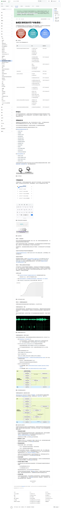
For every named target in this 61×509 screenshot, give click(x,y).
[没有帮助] (49, 19)
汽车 (33, 6)
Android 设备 (27, 6)
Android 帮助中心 (48, 493)
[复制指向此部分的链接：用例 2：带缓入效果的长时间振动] (31, 265)
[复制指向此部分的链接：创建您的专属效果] (24, 256)
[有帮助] (48, 19)
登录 (59, 1)
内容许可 (23, 486)
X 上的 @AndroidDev (33, 495)
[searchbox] (6, 9)
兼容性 (22, 6)
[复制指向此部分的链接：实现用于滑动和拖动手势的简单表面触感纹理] (34, 250)
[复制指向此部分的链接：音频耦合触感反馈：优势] (26, 307)
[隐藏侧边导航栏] (11, 507)
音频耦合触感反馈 (25, 396)
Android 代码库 (16, 493)
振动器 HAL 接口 (44, 261)
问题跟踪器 (47, 501)
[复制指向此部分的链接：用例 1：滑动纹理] (24, 238)
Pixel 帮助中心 (47, 495)
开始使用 (7, 6)
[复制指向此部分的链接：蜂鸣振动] (21, 112)
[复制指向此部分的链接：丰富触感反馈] (24, 180)
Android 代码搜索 (16, 1)
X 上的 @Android (32, 493)
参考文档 (37, 6)
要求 (14, 495)
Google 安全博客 (32, 498)
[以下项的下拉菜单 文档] (11, 1)
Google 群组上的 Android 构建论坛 (35, 501)
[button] (5, 15)
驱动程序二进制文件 (17, 501)
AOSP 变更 (32, 14)
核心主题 (16, 6)
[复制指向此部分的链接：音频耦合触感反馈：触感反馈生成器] (31, 393)
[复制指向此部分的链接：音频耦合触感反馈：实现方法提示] (30, 335)
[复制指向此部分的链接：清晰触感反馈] (24, 120)
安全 (12, 6)
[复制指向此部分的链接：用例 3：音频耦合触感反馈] (28, 302)
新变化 (2, 6)
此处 (32, 436)
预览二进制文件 (16, 498)
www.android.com (48, 496)
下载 (14, 496)
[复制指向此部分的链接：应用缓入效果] (22, 273)
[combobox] (42, 1)
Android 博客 (32, 496)
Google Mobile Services (48, 498)
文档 (9, 1)
